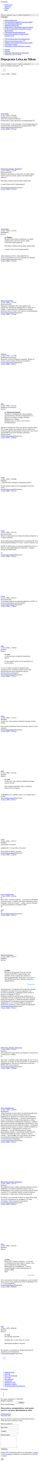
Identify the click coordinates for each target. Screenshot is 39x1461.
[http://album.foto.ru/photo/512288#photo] (1, 912)
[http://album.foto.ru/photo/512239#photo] (1, 906)
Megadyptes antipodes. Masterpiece (11, 169)
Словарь (14, 44)
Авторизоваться (6, 1414)
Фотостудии (19, 41)
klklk (2, 404)
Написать (4, 1449)
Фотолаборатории (24, 39)
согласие (8, 1454)
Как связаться (9, 1379)
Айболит (4, 354)
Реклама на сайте (10, 1382)
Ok (2, 1459)
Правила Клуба (9, 1372)
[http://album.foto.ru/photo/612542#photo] (1, 553)
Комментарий (5, 1435)
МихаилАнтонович (7, 301)
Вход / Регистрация (11, 1375)
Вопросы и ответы (24, 46)
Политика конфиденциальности (15, 1386)
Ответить (4, 127)
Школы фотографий (25, 43)
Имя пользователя (6, 1424)
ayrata (2, 477)
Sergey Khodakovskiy (7, 894)
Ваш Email (4, 1427)
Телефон (3, 1431)
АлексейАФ (5, 113)
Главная (7, 49)
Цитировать (11, 127)
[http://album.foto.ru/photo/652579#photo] (1, 1056)
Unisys (3, 530)
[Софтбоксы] (19, 1369)
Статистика (8, 1381)
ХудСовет (8, 1377)
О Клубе (7, 1374)
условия (35, 1452)
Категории (4, 17)
